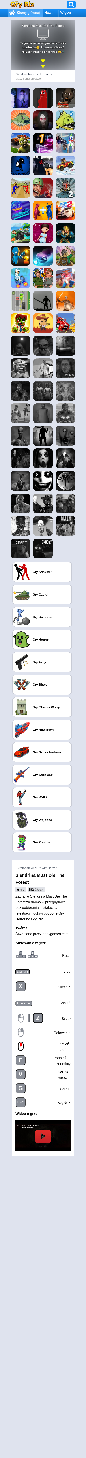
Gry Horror (49, 867)
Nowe (49, 13)
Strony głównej (28, 13)
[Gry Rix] (22, 4)
